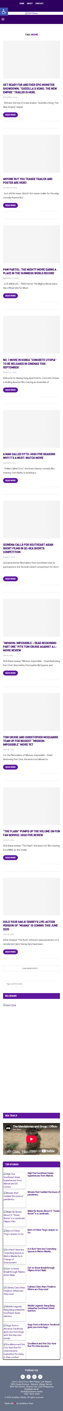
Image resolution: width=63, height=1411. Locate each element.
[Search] (59, 19)
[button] (4, 12)
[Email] (37, 8)
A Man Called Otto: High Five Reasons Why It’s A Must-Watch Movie (29, 456)
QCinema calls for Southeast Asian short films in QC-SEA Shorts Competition (28, 548)
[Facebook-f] (23, 1377)
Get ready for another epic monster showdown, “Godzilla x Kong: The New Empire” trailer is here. (30, 88)
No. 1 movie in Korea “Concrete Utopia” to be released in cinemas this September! (29, 363)
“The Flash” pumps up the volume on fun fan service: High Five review (31, 833)
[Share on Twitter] (32, 121)
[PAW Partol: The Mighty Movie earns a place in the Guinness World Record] (31, 244)
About (30, 3)
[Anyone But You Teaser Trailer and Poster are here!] (31, 154)
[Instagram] (29, 8)
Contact (39, 3)
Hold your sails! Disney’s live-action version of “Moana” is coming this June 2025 (30, 925)
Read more (10, 115)
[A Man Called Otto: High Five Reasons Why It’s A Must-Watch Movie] (31, 429)
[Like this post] (25, 121)
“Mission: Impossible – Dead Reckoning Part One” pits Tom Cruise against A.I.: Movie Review (30, 646)
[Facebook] (21, 8)
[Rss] (41, 8)
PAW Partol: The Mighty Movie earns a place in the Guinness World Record (29, 271)
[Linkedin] (33, 8)
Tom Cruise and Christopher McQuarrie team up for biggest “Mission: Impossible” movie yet (30, 741)
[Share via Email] (38, 121)
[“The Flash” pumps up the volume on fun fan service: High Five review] (31, 806)
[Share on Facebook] (28, 121)
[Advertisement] (26, 1059)
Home (22, 3)
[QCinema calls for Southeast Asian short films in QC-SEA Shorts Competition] (31, 519)
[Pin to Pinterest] (35, 121)
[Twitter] (25, 8)
